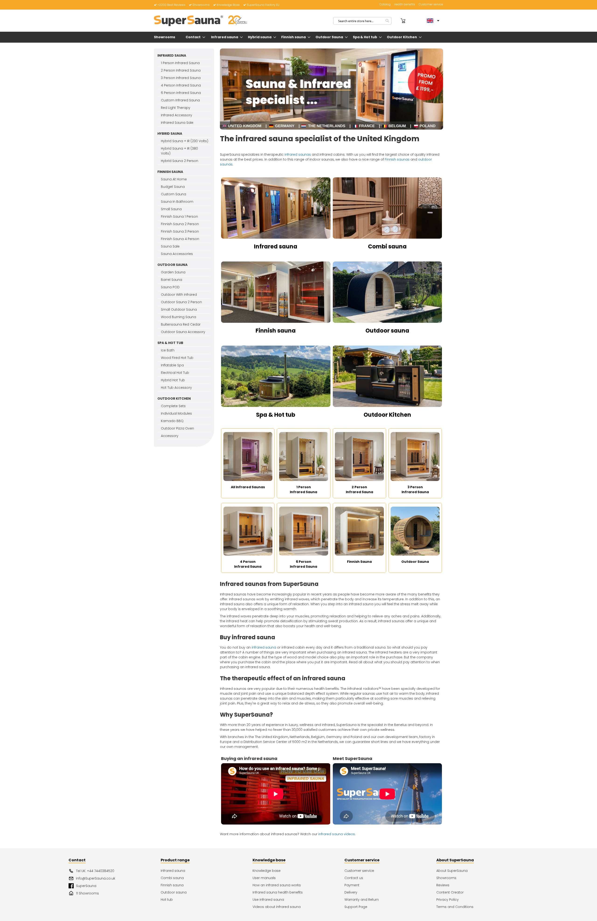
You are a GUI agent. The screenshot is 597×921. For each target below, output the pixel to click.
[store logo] (200, 21)
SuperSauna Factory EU (263, 5)
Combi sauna (387, 246)
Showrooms (201, 5)
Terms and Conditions (454, 906)
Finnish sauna (276, 330)
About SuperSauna (452, 870)
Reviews (442, 885)
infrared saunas (298, 154)
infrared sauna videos (336, 834)
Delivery (350, 892)
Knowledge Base (228, 5)
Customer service (431, 4)
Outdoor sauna (387, 330)
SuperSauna (86, 885)
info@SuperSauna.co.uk (95, 878)
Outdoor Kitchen (387, 415)
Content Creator (450, 892)
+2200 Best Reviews (171, 5)
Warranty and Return (361, 899)
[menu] (298, 37)
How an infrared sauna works (277, 885)
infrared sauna (264, 647)
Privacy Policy (447, 899)
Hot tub (167, 899)
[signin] (396, 20)
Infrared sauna (275, 246)
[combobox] (362, 20)
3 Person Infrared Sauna (415, 489)
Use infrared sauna (268, 899)
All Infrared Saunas (248, 487)
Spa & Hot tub (275, 415)
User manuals (264, 878)
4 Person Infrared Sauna (247, 564)
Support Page (355, 906)
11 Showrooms (87, 893)
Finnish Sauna (359, 561)
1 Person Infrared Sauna (303, 489)
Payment (351, 885)
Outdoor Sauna (415, 561)
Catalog (385, 4)
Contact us (353, 878)
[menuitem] (165, 37)
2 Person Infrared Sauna (359, 489)
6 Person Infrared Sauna (303, 564)
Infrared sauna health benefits (278, 892)
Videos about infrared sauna (277, 906)
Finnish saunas (397, 159)
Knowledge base (267, 870)
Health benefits (404, 4)
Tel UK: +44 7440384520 (95, 871)
